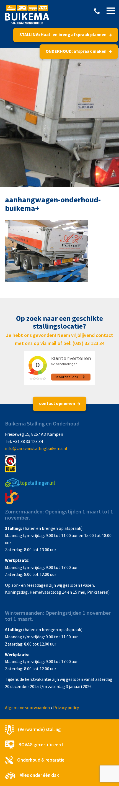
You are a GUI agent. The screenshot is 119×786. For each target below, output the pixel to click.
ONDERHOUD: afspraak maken (76, 51)
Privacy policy (66, 707)
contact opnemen (57, 403)
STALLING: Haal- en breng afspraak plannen (63, 34)
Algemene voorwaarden (27, 707)
